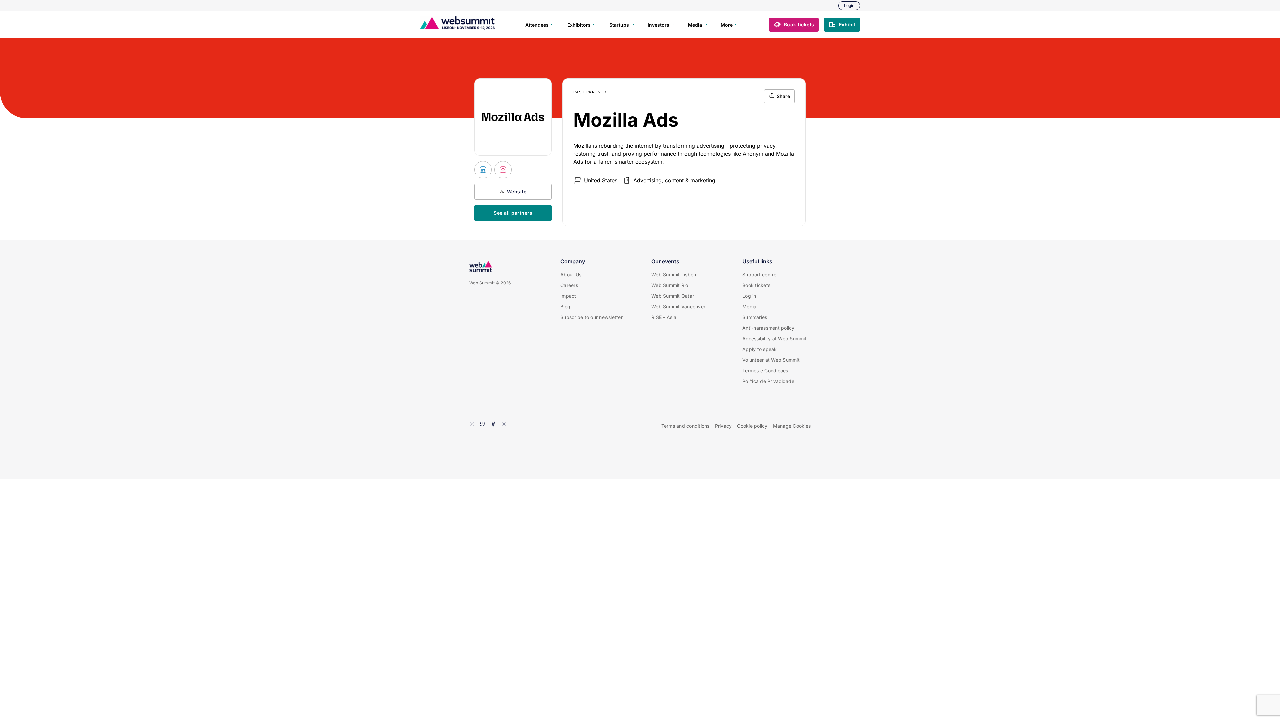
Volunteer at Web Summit (771, 360)
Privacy (723, 426)
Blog (565, 306)
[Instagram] (504, 424)
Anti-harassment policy (768, 328)
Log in (749, 296)
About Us (570, 274)
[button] (794, 25)
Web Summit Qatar (672, 296)
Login (849, 5)
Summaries (754, 317)
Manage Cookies (792, 426)
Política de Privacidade (768, 381)
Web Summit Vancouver (678, 306)
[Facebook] (493, 424)
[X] (482, 424)
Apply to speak (759, 349)
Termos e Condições (765, 370)
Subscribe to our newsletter (591, 317)
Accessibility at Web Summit (774, 338)
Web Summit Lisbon (673, 274)
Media (749, 306)
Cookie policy (752, 426)
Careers (569, 285)
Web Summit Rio (669, 285)
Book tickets (756, 285)
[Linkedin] (472, 424)
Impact (568, 296)
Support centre (759, 274)
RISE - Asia (663, 317)
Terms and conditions (685, 426)
